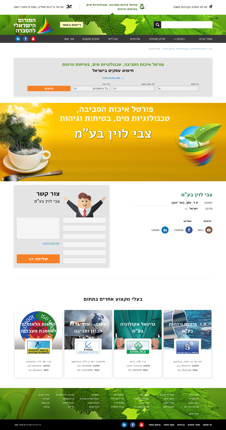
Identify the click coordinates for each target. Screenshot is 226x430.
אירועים (135, 39)
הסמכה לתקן (168, 406)
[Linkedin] (18, 39)
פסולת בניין (119, 402)
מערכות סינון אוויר (141, 398)
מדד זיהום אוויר (117, 398)
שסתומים (95, 394)
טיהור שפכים (43, 394)
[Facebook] (25, 39)
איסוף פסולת (193, 402)
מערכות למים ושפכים (65, 394)
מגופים (46, 406)
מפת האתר (168, 424)
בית (210, 48)
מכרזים (113, 39)
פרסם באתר (154, 424)
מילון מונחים (157, 39)
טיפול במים (194, 394)
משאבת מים (119, 394)
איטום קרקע (94, 406)
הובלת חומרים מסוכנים (89, 398)
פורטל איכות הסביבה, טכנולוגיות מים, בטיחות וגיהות (111, 7)
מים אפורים (194, 398)
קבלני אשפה (169, 402)
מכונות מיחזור (68, 402)
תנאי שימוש (194, 424)
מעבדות (46, 398)
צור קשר (69, 39)
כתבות (181, 39)
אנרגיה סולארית (117, 406)
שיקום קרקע (169, 398)
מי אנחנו (207, 424)
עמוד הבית (205, 39)
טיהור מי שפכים (167, 394)
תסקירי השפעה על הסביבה (141, 408)
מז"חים (71, 406)
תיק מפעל (45, 402)
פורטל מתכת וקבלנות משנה (190, 7)
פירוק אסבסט (68, 398)
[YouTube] (33, 39)
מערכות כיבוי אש (191, 406)
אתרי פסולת (144, 402)
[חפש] (157, 24)
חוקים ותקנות (90, 39)
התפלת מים (144, 394)
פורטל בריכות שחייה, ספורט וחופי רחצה (39, 7)
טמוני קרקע (194, 413)
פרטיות (181, 424)
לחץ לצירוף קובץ (51, 243)
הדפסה (200, 229)
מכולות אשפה (93, 402)
